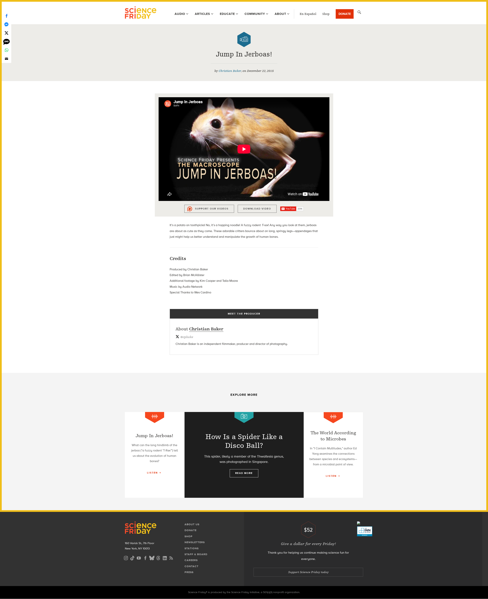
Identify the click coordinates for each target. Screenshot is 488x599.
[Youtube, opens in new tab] (139, 557)
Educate (227, 14)
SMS (6, 41)
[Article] (244, 417)
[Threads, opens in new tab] (158, 557)
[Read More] (154, 455)
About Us (192, 524)
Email (6, 58)
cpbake (186, 337)
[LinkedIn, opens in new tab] (165, 557)
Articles (202, 14)
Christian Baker (230, 71)
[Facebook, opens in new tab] (145, 557)
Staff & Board (196, 554)
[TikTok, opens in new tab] (132, 557)
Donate (345, 14)
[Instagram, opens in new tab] (126, 557)
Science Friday (140, 13)
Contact (191, 566)
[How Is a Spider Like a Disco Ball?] (244, 455)
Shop (326, 14)
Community (255, 14)
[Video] (244, 39)
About (280, 14)
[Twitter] (6, 33)
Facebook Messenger (6, 24)
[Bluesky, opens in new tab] (152, 557)
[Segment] (154, 417)
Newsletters (195, 542)
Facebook (6, 15)
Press (189, 572)
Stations (192, 548)
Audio (180, 14)
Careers (191, 560)
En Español (308, 14)
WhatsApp (6, 50)
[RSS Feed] (171, 557)
